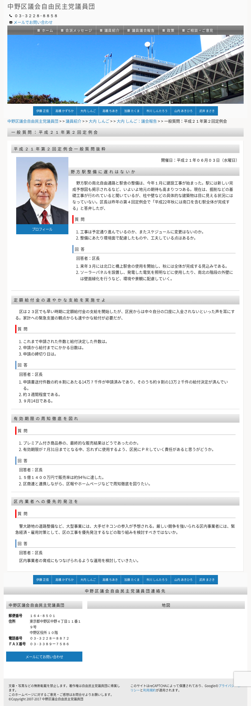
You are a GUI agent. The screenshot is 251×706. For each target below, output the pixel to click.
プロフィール (42, 229)
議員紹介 (112, 30)
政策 (171, 30)
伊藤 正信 (42, 111)
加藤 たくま (132, 111)
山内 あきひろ (183, 111)
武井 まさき (207, 111)
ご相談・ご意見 (200, 30)
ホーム (47, 30)
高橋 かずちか (64, 111)
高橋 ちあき (110, 111)
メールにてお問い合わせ (44, 656)
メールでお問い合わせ (33, 22)
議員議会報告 (143, 30)
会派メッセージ (78, 30)
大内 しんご (88, 111)
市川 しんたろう (157, 111)
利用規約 (149, 690)
